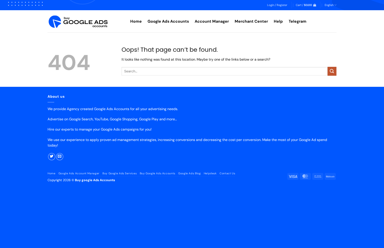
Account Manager (212, 21)
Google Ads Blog (189, 173)
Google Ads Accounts (168, 21)
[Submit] (332, 71)
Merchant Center (251, 21)
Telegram (297, 21)
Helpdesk (210, 173)
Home (136, 21)
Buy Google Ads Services (119, 173)
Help (278, 21)
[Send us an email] (59, 156)
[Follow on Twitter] (51, 156)
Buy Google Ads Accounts (157, 173)
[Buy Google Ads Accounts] (86, 21)
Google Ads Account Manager (79, 173)
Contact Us (227, 173)
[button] (277, 5)
